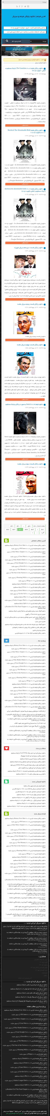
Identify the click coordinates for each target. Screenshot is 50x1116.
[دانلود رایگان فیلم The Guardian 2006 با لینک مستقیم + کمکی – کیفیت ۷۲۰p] (25, 100)
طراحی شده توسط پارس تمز (14, 1113)
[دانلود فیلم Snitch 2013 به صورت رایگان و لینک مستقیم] (25, 434)
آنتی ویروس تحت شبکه (25, 978)
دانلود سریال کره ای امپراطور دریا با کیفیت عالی (31, 768)
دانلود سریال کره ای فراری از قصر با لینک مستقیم (32, 985)
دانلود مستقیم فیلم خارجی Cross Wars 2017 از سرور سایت (27, 556)
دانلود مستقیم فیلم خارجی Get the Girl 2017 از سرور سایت (27, 594)
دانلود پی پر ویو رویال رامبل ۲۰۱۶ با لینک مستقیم (30, 774)
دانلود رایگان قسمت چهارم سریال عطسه (30, 345)
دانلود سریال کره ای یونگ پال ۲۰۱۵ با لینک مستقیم (31, 997)
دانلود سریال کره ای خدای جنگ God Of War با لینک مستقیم (28, 753)
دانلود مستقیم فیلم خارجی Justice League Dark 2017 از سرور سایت (25, 600)
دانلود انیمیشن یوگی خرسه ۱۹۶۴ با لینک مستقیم (31, 794)
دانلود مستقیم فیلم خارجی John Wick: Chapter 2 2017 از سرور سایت (25, 1019)
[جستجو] (7, 40)
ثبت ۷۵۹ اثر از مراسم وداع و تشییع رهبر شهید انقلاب (29, 723)
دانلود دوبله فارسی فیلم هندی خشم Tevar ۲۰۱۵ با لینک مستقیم (26, 771)
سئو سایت (45, 973)
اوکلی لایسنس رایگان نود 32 (39, 967)
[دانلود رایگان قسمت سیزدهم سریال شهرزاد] (25, 277)
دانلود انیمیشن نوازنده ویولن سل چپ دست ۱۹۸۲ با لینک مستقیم (26, 806)
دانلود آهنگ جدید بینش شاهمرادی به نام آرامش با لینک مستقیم (27, 611)
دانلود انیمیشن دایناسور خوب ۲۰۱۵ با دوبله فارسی (30, 792)
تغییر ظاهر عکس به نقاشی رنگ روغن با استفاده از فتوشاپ (28, 627)
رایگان (46, 975)
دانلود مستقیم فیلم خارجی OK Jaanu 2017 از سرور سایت (28, 548)
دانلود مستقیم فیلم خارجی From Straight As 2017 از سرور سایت (26, 563)
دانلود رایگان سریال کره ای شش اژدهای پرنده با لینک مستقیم (27, 762)
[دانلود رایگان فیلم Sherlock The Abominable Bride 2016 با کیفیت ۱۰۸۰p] (25, 162)
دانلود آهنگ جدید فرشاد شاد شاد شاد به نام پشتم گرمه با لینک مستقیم (25, 624)
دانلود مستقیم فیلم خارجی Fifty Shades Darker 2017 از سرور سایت (25, 560)
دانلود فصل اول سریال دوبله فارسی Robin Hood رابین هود (27, 765)
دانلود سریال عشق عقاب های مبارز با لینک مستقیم (32, 993)
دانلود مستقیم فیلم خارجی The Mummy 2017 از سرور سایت (27, 569)
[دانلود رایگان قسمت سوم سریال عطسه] (25, 493)
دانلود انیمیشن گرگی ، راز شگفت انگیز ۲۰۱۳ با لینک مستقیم (27, 800)
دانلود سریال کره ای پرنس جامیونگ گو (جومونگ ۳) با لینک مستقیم (27, 1001)
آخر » (42, 533)
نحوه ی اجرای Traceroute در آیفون (35, 614)
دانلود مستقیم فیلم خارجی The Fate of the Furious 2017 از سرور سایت (25, 1045)
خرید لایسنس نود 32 (41, 970)
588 (7, 529)
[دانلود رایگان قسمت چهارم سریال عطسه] (25, 374)
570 (12, 526)
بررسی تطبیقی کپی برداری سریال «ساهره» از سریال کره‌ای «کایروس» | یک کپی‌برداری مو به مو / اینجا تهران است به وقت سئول (25, 715)
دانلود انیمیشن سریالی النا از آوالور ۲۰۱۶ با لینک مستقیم (28, 797)
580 (42, 529)
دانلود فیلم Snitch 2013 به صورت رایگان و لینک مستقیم (24, 404)
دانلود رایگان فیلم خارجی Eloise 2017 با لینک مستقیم (29, 587)
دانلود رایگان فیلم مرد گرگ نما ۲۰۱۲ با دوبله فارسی (30, 633)
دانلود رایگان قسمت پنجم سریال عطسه (30, 304)
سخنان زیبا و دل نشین (39, 630)
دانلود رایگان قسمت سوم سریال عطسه (30, 464)
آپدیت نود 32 (44, 962)
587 (14, 529)
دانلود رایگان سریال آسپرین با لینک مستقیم (32, 759)
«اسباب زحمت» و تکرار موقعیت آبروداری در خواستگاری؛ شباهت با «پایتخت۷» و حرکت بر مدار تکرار (26, 735)
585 (26, 529)
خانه (42, 60)
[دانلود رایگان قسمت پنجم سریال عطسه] (25, 334)
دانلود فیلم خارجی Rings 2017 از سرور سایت (31, 581)
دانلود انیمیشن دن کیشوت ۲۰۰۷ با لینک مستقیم (31, 803)
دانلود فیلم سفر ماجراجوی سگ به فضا (34, 786)
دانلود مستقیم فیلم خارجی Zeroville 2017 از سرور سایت (28, 566)
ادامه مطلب (25, 125)
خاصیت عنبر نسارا (40, 621)
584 (32, 529)
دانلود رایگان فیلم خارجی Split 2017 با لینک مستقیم (29, 603)
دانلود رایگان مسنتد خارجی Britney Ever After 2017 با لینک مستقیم (25, 545)
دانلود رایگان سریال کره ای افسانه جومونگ (33, 756)
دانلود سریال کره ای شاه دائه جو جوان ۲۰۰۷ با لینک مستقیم (29, 989)
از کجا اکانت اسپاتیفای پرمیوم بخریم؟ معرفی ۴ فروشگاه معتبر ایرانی (26, 711)
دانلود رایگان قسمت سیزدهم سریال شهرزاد (28, 248)
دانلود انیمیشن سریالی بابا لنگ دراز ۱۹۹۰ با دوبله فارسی (28, 789)
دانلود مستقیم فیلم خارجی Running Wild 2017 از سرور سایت (26, 577)
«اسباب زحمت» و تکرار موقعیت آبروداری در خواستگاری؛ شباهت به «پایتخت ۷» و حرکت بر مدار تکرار (26, 740)
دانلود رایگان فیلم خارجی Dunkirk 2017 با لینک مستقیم (28, 584)
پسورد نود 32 (43, 965)
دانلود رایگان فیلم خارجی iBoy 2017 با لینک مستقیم (29, 597)
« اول (29, 526)
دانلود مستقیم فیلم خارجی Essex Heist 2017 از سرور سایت (27, 590)
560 (18, 526)
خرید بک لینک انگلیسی (41, 959)
